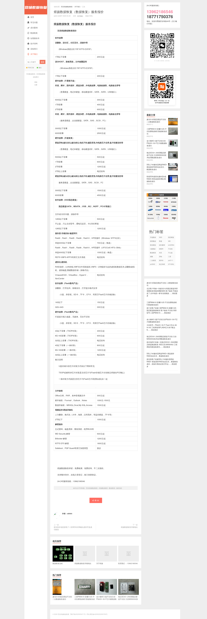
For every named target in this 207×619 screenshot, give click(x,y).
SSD (160, 237)
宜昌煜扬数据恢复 (35, 7)
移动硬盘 (153, 245)
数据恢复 (34, 33)
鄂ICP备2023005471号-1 (78, 614)
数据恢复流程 (58, 563)
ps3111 (170, 260)
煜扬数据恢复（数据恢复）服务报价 (79, 11)
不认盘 (170, 253)
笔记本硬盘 (162, 264)
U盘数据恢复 (152, 249)
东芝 (160, 253)
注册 (35, 85)
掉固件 (161, 249)
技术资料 (34, 43)
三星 (169, 256)
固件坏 (161, 260)
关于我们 (34, 54)
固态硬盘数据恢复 (171, 237)
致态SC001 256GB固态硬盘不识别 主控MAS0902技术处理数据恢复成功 (161, 337)
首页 (32, 17)
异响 (160, 256)
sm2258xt (171, 245)
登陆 (35, 82)
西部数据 (153, 241)
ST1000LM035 (171, 264)
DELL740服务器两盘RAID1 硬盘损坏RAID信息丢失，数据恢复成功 (160, 354)
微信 (40, 67)
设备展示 (34, 48)
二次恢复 (153, 260)
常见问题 (34, 22)
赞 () (97, 500)
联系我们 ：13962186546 (128, 563)
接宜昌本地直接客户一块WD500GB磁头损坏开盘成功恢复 (73, 528)
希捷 (160, 241)
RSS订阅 (31, 67)
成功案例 (34, 27)
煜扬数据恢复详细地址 (129, 527)
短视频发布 (34, 38)
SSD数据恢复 (41, 74)
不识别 (170, 249)
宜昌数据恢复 (30, 74)
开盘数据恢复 (153, 237)
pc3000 (152, 264)
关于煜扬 (99, 563)
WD (169, 241)
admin (69, 513)
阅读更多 (167, 313)
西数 (151, 256)
